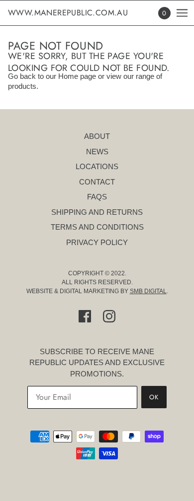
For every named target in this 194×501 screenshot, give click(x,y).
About (97, 136)
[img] (85, 316)
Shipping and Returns (97, 212)
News (97, 151)
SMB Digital (148, 291)
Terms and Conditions (97, 227)
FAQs (97, 196)
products (22, 86)
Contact (97, 182)
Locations (97, 166)
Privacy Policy (97, 242)
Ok (154, 397)
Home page (77, 76)
